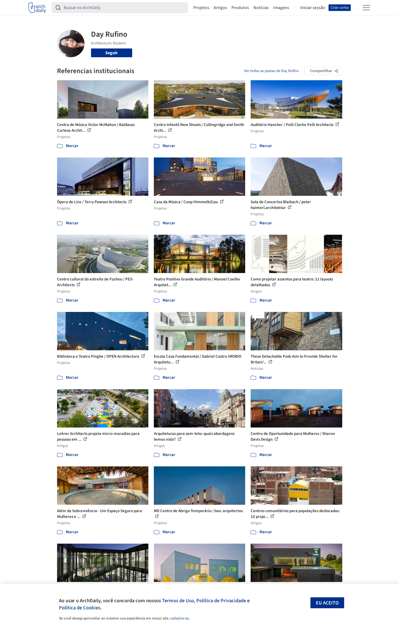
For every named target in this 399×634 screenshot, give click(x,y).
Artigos (220, 8)
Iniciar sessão (312, 8)
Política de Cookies (79, 607)
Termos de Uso (178, 600)
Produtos (240, 8)
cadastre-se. (179, 618)
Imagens (281, 8)
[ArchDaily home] (37, 7)
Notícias (261, 8)
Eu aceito (327, 602)
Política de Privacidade (221, 600)
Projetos (201, 8)
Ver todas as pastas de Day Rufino (271, 71)
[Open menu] (366, 7)
